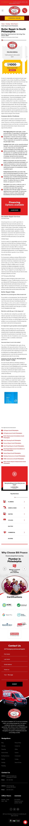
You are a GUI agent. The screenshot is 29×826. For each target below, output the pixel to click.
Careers (16, 752)
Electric (3, 759)
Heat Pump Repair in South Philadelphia (14, 446)
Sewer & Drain (18, 762)
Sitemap (3, 746)
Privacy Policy (18, 742)
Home (3, 24)
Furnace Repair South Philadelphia (12, 443)
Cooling (16, 759)
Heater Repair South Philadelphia (12, 453)
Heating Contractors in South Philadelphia (14, 456)
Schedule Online (14, 18)
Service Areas (4, 752)
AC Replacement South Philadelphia (13, 433)
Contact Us (17, 746)
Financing (3, 749)
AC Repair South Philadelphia (11, 430)
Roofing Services (5, 756)
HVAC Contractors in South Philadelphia (14, 458)
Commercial (17, 756)
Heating (3, 762)
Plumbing (3, 765)
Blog (2, 742)
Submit (14, 684)
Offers (16, 749)
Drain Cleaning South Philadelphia (12, 440)
